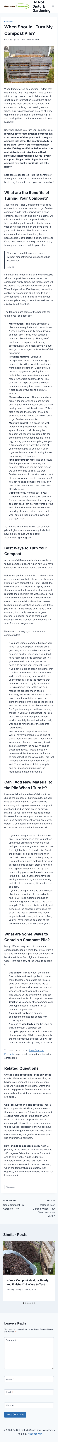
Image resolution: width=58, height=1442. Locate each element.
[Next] (50, 1271)
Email (9, 1392)
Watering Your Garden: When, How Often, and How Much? (44, 1208)
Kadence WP (35, 1433)
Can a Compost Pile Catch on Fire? (14, 1204)
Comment (12, 1340)
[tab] (23, 1303)
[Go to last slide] (7, 1271)
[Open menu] (52, 6)
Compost (8, 22)
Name (10, 1379)
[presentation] (29, 1258)
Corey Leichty (13, 40)
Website (10, 1405)
